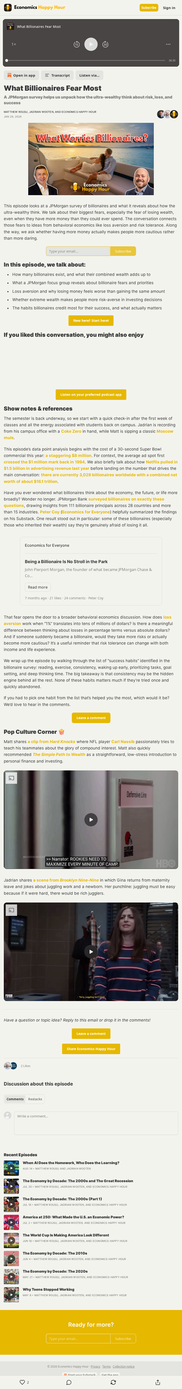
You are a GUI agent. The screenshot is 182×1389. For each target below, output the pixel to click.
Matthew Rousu (16, 112)
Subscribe (148, 7)
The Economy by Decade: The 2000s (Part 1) (62, 1199)
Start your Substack (82, 1375)
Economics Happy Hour (79, 112)
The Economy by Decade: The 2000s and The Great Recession (78, 1181)
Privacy (95, 1366)
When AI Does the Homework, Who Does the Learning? (71, 1163)
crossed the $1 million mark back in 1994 (44, 462)
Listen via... (89, 75)
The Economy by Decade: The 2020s (55, 1271)
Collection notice (124, 1366)
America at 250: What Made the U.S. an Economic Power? (73, 1217)
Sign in (169, 7)
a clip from (39, 741)
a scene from (46, 880)
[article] (91, 1168)
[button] (14, 44)
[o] (91, 819)
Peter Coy (49, 512)
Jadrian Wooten (41, 112)
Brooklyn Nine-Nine (79, 880)
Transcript (60, 75)
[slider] (86, 60)
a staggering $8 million (68, 455)
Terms (106, 1366)
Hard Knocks (62, 741)
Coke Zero (71, 431)
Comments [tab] (15, 1099)
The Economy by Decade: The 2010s (55, 1253)
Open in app (24, 75)
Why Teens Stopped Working (48, 1289)
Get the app (110, 1375)
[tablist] (24, 1099)
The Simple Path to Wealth (59, 754)
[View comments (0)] (69, 1382)
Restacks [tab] (35, 1099)
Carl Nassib (123, 741)
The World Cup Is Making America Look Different (66, 1235)
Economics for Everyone (86, 512)
